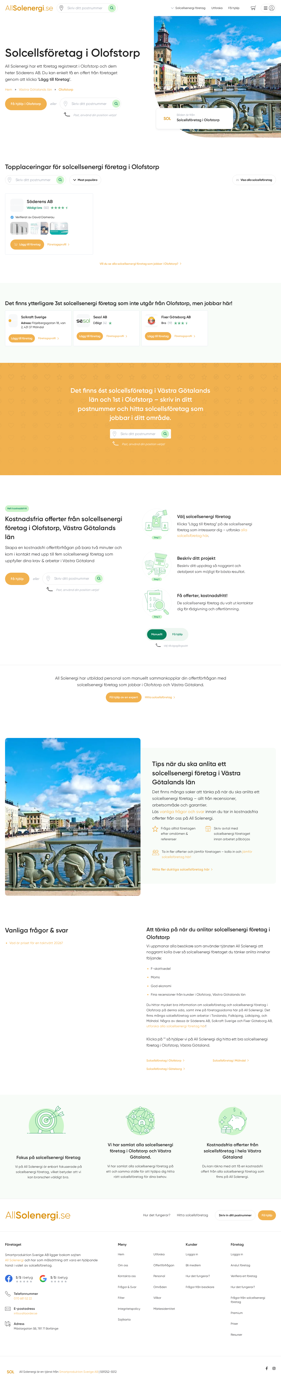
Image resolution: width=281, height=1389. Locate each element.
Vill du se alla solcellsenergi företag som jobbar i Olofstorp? (139, 263)
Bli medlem (193, 1265)
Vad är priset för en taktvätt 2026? (36, 943)
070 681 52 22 (23, 1298)
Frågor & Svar (127, 1287)
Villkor (157, 1297)
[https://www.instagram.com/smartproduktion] (274, 1368)
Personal (159, 1276)
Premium (237, 1313)
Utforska (217, 8)
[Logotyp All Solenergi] (38, 1215)
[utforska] (156, 524)
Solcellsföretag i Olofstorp (163, 1060)
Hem (121, 1254)
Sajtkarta (124, 1319)
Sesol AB (100, 317)
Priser (234, 1323)
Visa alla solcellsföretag (256, 180)
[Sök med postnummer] (112, 8)
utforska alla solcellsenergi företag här (175, 1026)
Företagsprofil (56, 244)
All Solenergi (14, 1260)
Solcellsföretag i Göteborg (164, 1069)
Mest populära (87, 180)
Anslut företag (240, 1265)
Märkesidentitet (164, 1308)
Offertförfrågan (163, 1265)
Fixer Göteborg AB (176, 317)
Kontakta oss (127, 1276)
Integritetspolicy (129, 1308)
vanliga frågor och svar (182, 811)
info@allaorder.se (25, 1313)
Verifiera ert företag (244, 1276)
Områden (160, 1287)
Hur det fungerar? (156, 1215)
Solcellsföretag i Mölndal (229, 1060)
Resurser (236, 1334)
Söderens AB (40, 201)
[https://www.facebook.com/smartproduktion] (267, 1368)
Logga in (192, 1254)
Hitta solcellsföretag (158, 697)
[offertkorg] (156, 603)
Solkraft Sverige (33, 317)
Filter (121, 1297)
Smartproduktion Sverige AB (78, 1371)
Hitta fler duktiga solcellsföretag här (180, 869)
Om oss (123, 1265)
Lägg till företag (29, 244)
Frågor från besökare (200, 1287)
